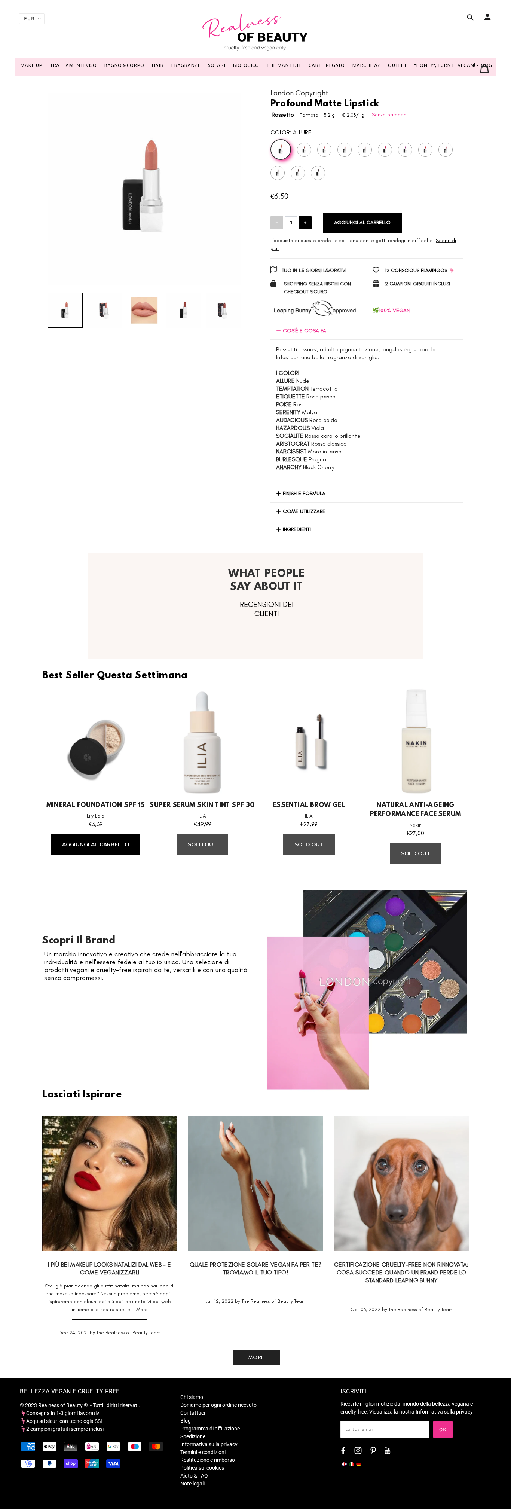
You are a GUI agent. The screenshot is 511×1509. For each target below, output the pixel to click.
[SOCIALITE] (425, 150)
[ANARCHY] (318, 173)
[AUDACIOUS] (385, 150)
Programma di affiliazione (210, 1429)
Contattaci (192, 1413)
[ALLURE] (280, 149)
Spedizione (192, 1436)
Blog (185, 1421)
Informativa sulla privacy (209, 1444)
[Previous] (64, 181)
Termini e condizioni (203, 1452)
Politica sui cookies (202, 1468)
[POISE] (344, 150)
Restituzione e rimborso (207, 1460)
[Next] (224, 181)
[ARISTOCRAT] (445, 150)
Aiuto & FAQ (194, 1476)
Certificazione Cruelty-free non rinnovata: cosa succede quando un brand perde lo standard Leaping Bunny (401, 1272)
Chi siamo (191, 1397)
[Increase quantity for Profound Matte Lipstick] (305, 222)
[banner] (255, 32)
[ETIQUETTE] (324, 150)
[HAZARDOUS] (405, 150)
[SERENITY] (365, 150)
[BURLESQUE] (298, 173)
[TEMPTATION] (304, 150)
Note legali (192, 1484)
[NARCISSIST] (277, 173)
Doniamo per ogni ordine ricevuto (218, 1405)
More (142, 1309)
